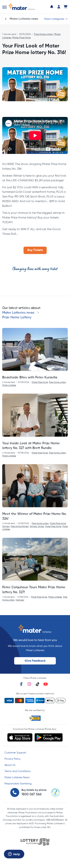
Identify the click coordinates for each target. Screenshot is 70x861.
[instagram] (29, 684)
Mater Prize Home (21, 38)
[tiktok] (37, 684)
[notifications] (52, 6)
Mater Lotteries (9, 385)
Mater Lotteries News (16, 777)
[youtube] (45, 684)
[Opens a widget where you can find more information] (14, 854)
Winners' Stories (37, 526)
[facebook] (21, 684)
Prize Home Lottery (43, 34)
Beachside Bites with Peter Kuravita (29, 377)
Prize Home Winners (20, 526)
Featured (20, 600)
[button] (4, 7)
